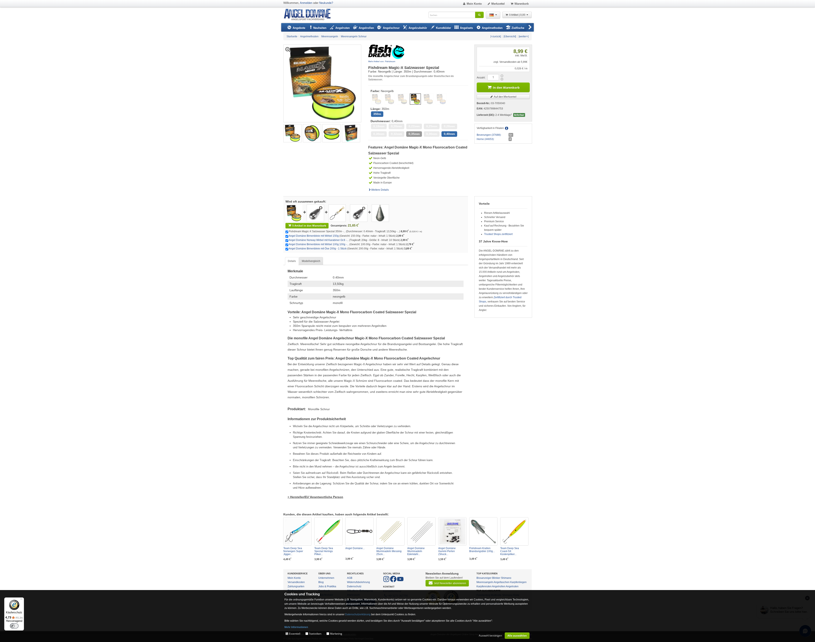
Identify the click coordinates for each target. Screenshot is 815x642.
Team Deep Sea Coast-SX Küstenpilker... (509, 551)
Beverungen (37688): (489, 134)
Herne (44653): (485, 139)
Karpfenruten (484, 586)
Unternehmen (326, 577)
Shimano (506, 577)
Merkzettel (498, 3)
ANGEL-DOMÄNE (309, 14)
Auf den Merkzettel (504, 96)
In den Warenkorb (506, 87)
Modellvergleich (311, 261)
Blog (321, 582)
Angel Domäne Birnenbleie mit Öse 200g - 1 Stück (318, 248)
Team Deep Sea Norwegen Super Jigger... (293, 551)
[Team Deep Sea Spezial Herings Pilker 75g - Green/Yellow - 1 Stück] (328, 531)
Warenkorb (521, 3)
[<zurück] (495, 36)
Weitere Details (380, 189)
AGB (349, 577)
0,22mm (414, 126)
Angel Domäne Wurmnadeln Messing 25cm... (389, 551)
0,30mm (378, 134)
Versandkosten (296, 582)
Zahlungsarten (296, 586)
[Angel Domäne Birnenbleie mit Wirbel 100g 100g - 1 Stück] (358, 212)
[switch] (14, 625)
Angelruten (512, 586)
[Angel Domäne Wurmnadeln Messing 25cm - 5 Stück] (390, 531)
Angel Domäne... (355, 548)
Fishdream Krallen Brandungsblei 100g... (482, 550)
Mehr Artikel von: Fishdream (381, 61)
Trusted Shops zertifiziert (498, 234)
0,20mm (396, 126)
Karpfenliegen (518, 582)
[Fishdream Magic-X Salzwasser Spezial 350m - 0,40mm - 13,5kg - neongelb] (292, 132)
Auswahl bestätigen (490, 635)
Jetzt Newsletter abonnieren (450, 583)
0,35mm (414, 134)
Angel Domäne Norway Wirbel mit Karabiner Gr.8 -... (318, 240)
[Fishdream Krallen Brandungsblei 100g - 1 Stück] (483, 531)
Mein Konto (474, 3)
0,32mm (396, 134)
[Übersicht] (510, 36)
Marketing (336, 633)
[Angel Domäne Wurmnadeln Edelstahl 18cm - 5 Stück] (421, 531)
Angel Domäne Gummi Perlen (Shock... (447, 551)
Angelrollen (498, 586)
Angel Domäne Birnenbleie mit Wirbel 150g (314, 235)
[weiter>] (523, 36)
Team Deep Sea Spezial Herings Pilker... (323, 551)
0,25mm (431, 126)
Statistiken (315, 633)
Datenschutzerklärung (358, 614)
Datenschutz (354, 586)
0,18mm (378, 126)
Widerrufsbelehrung (358, 582)
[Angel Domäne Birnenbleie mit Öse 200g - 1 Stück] (380, 212)
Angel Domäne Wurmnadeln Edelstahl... (416, 551)
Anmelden (306, 2)
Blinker (496, 577)
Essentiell (294, 633)
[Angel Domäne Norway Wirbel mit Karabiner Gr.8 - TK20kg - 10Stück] (337, 212)
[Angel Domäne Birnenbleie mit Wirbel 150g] (315, 212)
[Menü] (21, 600)
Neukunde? (326, 2)
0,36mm (431, 134)
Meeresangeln (484, 582)
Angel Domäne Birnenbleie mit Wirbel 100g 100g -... (319, 244)
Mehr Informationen (296, 627)
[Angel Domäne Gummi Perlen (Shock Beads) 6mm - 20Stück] (452, 531)
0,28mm (449, 126)
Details (292, 261)
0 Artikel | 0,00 (517, 14)
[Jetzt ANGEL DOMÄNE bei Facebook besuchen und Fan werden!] (386, 581)
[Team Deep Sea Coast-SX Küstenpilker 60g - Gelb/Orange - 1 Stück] (514, 531)
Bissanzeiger (484, 577)
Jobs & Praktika (327, 586)
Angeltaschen (502, 582)
